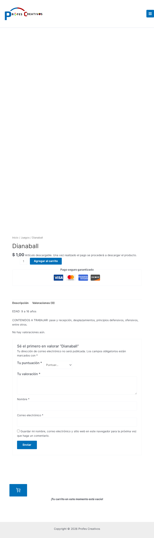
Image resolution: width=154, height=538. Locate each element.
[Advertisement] (77, 58)
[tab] (20, 303)
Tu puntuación (29, 363)
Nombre (23, 399)
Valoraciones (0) (43, 303)
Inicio (15, 237)
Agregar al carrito (46, 261)
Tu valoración (29, 374)
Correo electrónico (30, 415)
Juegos (25, 237)
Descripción (20, 303)
